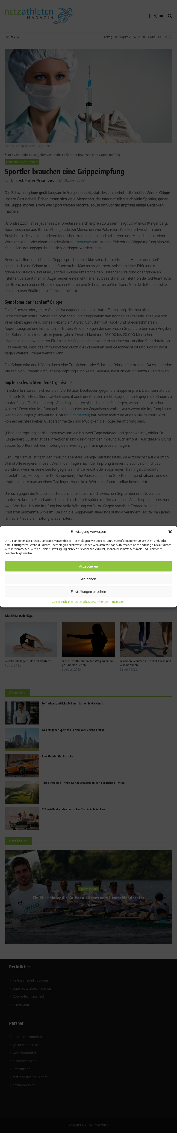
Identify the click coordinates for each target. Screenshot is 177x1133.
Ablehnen (88, 579)
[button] (170, 531)
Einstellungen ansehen (88, 591)
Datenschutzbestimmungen (92, 601)
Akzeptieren (88, 566)
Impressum (118, 601)
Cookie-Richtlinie (62, 601)
